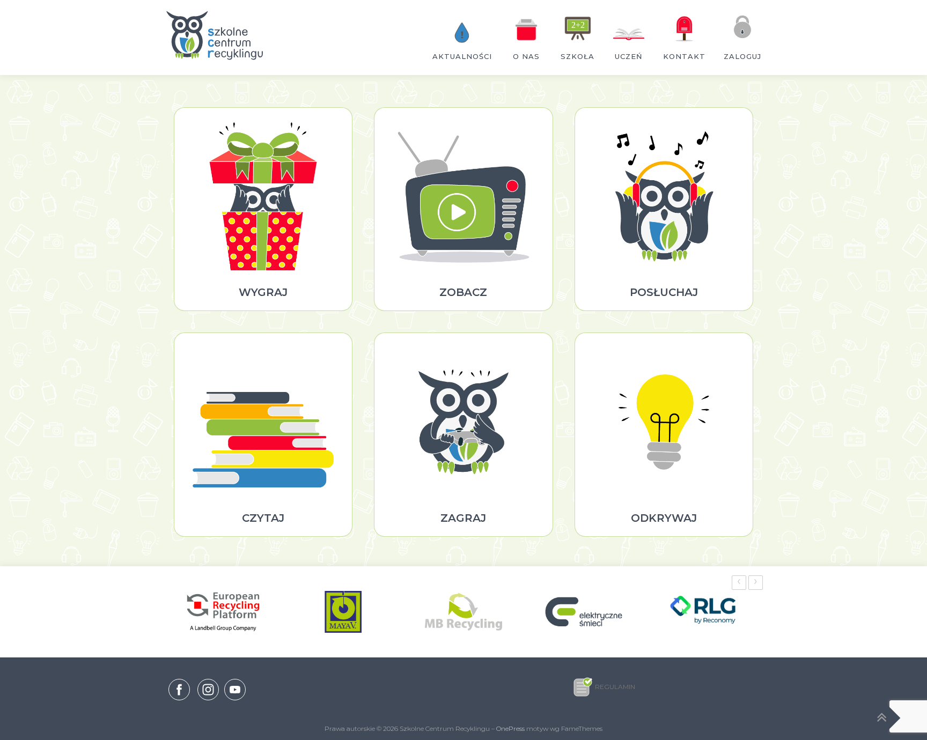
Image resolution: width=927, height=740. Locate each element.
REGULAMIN (615, 687)
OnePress (510, 728)
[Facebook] (179, 691)
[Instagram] (208, 701)
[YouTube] (235, 701)
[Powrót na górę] (882, 718)
